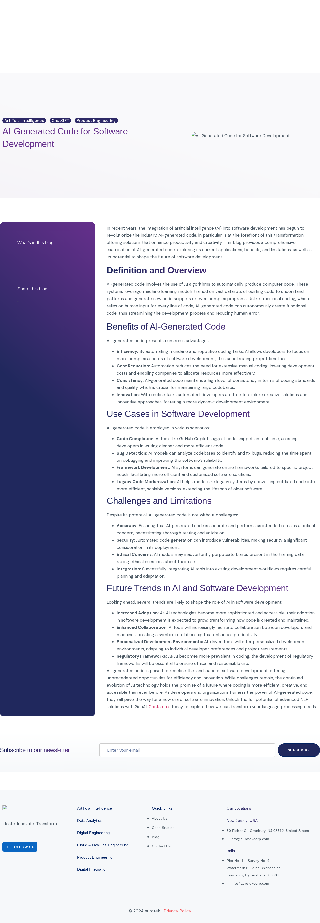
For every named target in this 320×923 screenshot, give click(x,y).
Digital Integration (92, 869)
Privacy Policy (177, 911)
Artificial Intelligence (94, 808)
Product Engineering (95, 857)
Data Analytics (89, 820)
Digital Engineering (93, 833)
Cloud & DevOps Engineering (102, 845)
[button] (18, 302)
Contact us (159, 706)
